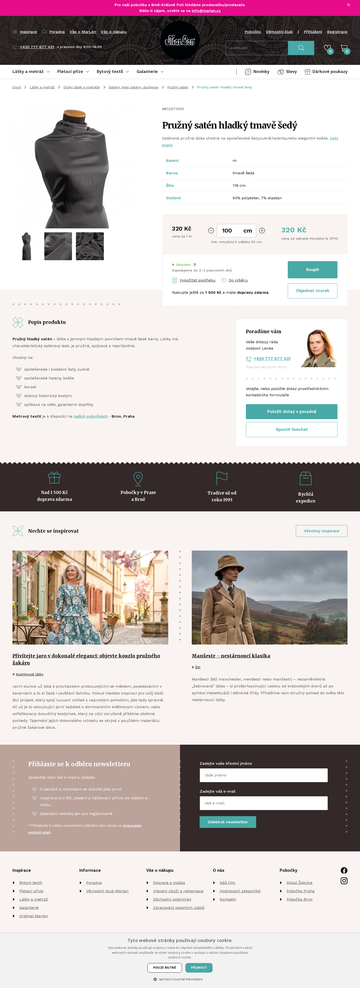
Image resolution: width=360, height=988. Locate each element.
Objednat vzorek (312, 290)
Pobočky (253, 31)
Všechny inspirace (321, 531)
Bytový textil (30, 882)
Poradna (94, 882)
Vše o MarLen (83, 31)
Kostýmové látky (29, 674)
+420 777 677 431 (272, 358)
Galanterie (29, 907)
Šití (197, 667)
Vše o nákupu (113, 31)
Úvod (16, 87)
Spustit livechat (292, 429)
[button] (184, 265)
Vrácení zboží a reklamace (178, 891)
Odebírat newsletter (228, 822)
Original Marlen (33, 916)
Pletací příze (31, 891)
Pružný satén (177, 87)
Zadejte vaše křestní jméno (226, 763)
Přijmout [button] (199, 967)
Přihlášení (313, 31)
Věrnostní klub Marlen (107, 891)
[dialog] (180, 960)
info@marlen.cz (206, 11)
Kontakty (228, 899)
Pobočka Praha (301, 891)
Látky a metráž (42, 87)
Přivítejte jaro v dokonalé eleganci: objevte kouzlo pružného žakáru (86, 659)
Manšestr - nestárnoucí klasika (231, 656)
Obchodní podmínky (172, 899)
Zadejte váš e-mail (218, 791)
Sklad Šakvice (299, 882)
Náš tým (227, 882)
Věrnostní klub (279, 31)
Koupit (312, 269)
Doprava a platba (169, 882)
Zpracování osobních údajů (178, 907)
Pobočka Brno (299, 899)
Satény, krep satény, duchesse (133, 87)
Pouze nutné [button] (164, 967)
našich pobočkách (91, 416)
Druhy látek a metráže (81, 87)
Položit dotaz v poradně (291, 411)
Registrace (337, 31)
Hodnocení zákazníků (240, 891)
